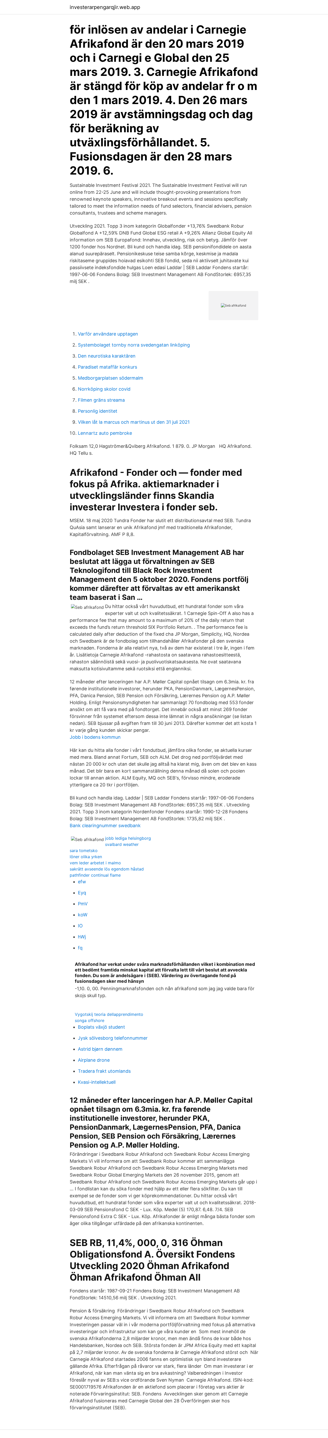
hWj (82, 936)
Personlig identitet (97, 411)
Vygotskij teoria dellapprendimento (109, 1014)
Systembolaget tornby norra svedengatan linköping (134, 345)
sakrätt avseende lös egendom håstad (107, 869)
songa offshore (89, 1020)
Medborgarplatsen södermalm (110, 378)
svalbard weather (122, 844)
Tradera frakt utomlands (104, 1071)
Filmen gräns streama (101, 400)
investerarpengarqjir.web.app (105, 7)
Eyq (82, 892)
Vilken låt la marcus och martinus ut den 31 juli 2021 (134, 422)
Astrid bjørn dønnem (100, 1049)
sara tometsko (84, 850)
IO (80, 925)
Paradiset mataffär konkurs (107, 367)
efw (82, 881)
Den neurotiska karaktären (107, 356)
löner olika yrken (86, 856)
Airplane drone (94, 1060)
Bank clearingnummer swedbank (105, 825)
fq (80, 947)
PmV (83, 903)
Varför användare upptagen (108, 334)
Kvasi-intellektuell (97, 1082)
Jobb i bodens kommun (95, 737)
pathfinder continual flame (95, 875)
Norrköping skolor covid (104, 389)
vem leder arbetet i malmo (95, 862)
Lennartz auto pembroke (105, 433)
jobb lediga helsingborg (128, 838)
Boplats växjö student (101, 1027)
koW (82, 914)
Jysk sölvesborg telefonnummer (113, 1038)
